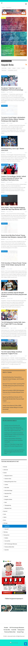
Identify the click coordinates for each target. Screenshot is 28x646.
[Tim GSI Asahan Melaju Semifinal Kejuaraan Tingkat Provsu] (9, 344)
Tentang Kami (6, 535)
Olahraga (5, 523)
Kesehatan (4, 70)
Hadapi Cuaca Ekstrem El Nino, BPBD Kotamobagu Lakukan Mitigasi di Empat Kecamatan (13, 407)
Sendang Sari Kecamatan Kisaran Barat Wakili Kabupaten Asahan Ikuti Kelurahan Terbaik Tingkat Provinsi (14, 434)
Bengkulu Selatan (8, 499)
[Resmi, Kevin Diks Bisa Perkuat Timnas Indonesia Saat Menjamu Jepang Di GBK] (9, 228)
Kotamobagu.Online (12, 70)
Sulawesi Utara (8, 478)
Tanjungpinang (8, 505)
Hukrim (22, 68)
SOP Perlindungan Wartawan (11, 543)
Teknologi (5, 532)
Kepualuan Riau (8, 493)
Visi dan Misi (7, 541)
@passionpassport (17, 598)
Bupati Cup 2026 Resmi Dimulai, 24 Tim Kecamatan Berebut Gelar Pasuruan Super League (13, 398)
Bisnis (9, 68)
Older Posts (5, 367)
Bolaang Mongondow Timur (10, 481)
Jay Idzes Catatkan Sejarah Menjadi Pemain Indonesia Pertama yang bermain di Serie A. (14, 294)
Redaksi (6, 538)
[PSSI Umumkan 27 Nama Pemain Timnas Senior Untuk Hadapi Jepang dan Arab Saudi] (9, 255)
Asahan (3, 17)
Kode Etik (7, 549)
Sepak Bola (4, 76)
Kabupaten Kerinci (8, 475)
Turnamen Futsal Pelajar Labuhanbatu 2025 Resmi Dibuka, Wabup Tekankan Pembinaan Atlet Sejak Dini (13, 119)
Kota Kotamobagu (8, 490)
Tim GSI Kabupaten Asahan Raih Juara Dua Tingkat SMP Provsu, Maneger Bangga (13, 324)
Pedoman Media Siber (9, 546)
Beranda (5, 466)
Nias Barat (7, 487)
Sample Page (20, 632)
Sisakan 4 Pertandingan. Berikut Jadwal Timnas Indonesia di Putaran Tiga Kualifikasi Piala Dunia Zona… (13, 178)
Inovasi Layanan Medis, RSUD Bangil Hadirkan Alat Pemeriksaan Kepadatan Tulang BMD (13, 440)
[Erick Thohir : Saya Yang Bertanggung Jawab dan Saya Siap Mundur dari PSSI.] (9, 200)
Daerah (14, 68)
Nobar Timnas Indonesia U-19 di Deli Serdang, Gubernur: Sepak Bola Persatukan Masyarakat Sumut (13, 27)
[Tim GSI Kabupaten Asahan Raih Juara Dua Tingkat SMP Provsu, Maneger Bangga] (9, 315)
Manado (6, 496)
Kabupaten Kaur (8, 508)
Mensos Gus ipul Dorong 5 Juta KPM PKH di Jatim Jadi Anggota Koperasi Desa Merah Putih (14, 451)
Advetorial (4, 68)
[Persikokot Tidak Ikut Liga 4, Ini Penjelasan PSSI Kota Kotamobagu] (9, 80)
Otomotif (6, 529)
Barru (6, 502)
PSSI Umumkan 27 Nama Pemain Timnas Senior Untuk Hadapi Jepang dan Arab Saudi (13, 264)
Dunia (18, 68)
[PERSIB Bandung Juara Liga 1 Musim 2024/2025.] (9, 141)
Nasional (5, 511)
